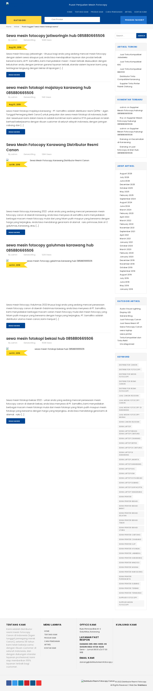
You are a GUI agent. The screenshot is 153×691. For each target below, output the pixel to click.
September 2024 (128, 199)
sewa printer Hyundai (129, 548)
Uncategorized (127, 344)
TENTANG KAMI (50, 634)
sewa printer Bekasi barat (128, 507)
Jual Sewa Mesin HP (129, 323)
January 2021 (126, 242)
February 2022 (127, 224)
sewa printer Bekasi (128, 501)
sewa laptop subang (129, 483)
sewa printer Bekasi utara (128, 528)
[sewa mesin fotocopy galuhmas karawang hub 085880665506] (58, 279)
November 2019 (127, 264)
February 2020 (127, 253)
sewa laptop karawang (130, 464)
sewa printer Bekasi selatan (128, 514)
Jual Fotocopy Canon (130, 319)
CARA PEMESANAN (52, 641)
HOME (46, 631)
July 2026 (124, 177)
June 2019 (125, 282)
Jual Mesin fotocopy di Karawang (130, 408)
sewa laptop (126, 330)
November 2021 (127, 227)
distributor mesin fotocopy (127, 375)
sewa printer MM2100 (129, 562)
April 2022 (124, 217)
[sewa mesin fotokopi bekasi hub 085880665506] (58, 371)
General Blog (29, 40)
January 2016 (126, 289)
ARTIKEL (47, 644)
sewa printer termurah (130, 593)
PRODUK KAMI (50, 638)
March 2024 (125, 209)
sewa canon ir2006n (129, 422)
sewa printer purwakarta (125, 577)
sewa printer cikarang (130, 539)
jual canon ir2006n (129, 395)
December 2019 (127, 260)
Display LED (125, 312)
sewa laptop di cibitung (130, 448)
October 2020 (126, 245)
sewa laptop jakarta (129, 459)
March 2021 (125, 238)
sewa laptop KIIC (127, 469)
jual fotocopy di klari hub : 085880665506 (128, 149)
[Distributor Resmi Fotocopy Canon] (16, 5)
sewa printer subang (129, 583)
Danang (124, 139)
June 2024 (125, 206)
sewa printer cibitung (129, 535)
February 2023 (127, 213)
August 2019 (126, 274)
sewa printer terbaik (129, 588)
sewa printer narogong (131, 572)
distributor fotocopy (129, 369)
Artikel (16, 26)
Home (8, 26)
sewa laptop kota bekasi (130, 478)
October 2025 (126, 188)
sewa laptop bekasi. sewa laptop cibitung (129, 432)
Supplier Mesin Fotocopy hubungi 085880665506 (130, 110)
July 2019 (124, 278)
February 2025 (127, 195)
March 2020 (125, 249)
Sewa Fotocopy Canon (131, 327)
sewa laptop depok (128, 443)
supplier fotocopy (128, 597)
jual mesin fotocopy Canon (129, 401)
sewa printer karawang (130, 558)
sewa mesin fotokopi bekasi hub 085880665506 (49, 338)
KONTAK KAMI (50, 648)
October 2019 (126, 267)
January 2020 (126, 256)
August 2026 (126, 173)
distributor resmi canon (127, 382)
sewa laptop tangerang (130, 492)
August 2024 (126, 202)
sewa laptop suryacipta (130, 487)
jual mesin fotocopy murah (129, 415)
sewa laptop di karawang (126, 453)
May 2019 (124, 285)
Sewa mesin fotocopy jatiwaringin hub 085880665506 (55, 35)
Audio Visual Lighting (130, 308)
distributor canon (128, 365)
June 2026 (125, 181)
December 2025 (127, 184)
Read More (14, 75)
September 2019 (127, 271)
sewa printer (126, 334)
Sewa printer (125, 496)
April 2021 (124, 235)
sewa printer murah (128, 567)
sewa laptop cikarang (129, 438)
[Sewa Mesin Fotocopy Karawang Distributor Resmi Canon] (58, 183)
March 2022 (125, 220)
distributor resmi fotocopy (127, 389)
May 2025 (124, 191)
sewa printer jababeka (129, 553)
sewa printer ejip (127, 544)
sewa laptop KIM (127, 473)
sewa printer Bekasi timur (128, 521)
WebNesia (142, 685)
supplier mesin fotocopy (126, 603)
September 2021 (127, 231)
